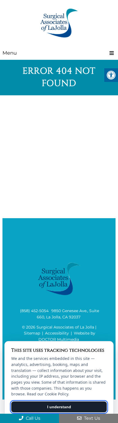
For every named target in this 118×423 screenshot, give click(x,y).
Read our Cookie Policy (47, 394)
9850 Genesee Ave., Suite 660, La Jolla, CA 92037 (68, 313)
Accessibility (57, 333)
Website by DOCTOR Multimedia (66, 336)
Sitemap (32, 333)
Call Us (32, 418)
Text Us (91, 418)
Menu (9, 53)
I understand (59, 407)
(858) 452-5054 (34, 310)
